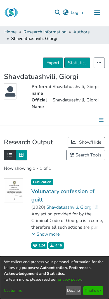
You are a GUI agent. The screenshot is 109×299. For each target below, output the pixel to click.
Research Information (45, 32)
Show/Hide (89, 142)
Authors (81, 32)
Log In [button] (77, 12)
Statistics (77, 63)
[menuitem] (65, 12)
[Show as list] (10, 155)
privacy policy (69, 279)
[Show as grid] (21, 155)
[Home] (11, 12)
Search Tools (87, 155)
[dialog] (54, 277)
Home (10, 32)
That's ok (93, 290)
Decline (73, 290)
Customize (13, 290)
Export (53, 63)
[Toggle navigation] (97, 12)
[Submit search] (57, 12)
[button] (45, 234)
